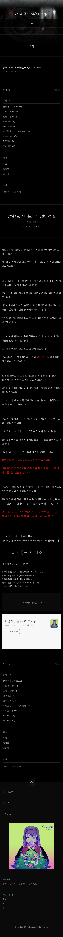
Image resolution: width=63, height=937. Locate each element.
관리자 (6, 174)
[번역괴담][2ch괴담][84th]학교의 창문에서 (20, 572)
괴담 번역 (10, 111)
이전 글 (7, 89)
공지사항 (9, 146)
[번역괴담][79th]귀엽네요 (13, 586)
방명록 (6, 169)
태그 (5, 164)
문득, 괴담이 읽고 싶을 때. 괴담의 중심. (23, 625)
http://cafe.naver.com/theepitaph (26, 540)
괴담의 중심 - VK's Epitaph (31, 14)
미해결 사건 (10, 136)
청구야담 (9, 121)
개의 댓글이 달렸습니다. (31, 602)
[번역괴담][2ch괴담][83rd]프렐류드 (17, 575)
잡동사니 (9, 141)
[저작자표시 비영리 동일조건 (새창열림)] (37, 552)
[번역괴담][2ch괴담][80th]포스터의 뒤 (18, 582)
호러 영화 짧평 (11, 126)
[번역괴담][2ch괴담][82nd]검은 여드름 (32, 216)
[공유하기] (13, 552)
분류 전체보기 (12, 106)
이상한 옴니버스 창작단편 (16, 131)
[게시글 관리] (17, 552)
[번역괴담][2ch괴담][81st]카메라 (16, 579)
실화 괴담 (10, 116)
